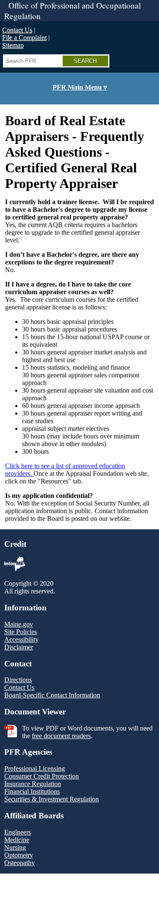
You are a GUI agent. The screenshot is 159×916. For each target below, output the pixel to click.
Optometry (18, 855)
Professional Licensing (34, 768)
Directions (18, 679)
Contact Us (17, 30)
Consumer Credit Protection (41, 776)
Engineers (17, 832)
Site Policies (20, 631)
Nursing (15, 847)
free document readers (61, 735)
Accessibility (21, 639)
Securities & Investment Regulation (51, 799)
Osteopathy (19, 862)
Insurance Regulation (32, 783)
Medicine (16, 839)
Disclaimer (18, 647)
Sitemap (13, 45)
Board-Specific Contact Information (52, 695)
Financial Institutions (32, 791)
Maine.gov (18, 624)
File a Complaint (24, 37)
